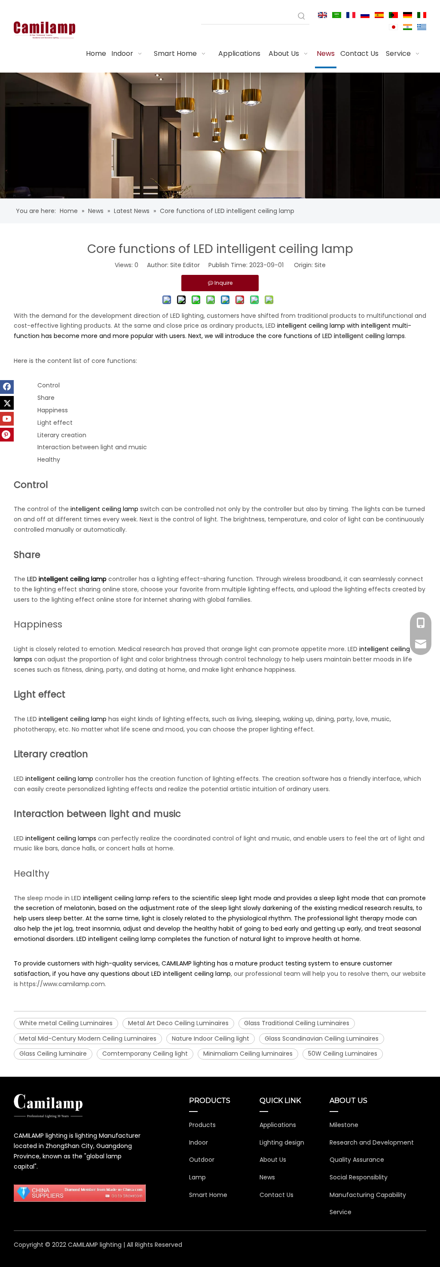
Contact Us (276, 1195)
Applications (278, 1125)
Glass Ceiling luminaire (53, 1053)
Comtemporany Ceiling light (145, 1053)
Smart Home (208, 1195)
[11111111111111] (80, 1193)
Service (340, 1212)
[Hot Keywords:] (301, 16)
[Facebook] (7, 387)
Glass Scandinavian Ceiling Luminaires (322, 1038)
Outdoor (201, 1159)
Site (320, 265)
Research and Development (372, 1142)
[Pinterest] (7, 435)
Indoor (198, 1142)
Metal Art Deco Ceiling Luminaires (178, 1023)
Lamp (197, 1177)
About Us (273, 1159)
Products (202, 1125)
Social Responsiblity (359, 1177)
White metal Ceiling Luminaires (66, 1023)
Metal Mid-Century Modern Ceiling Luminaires (87, 1038)
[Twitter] (7, 403)
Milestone (344, 1125)
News (267, 1177)
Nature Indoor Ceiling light (210, 1038)
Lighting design (282, 1142)
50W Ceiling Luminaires (342, 1053)
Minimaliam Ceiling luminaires (248, 1053)
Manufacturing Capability (368, 1195)
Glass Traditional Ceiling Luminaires (296, 1023)
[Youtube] (7, 419)
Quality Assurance (357, 1159)
